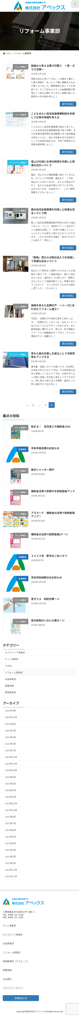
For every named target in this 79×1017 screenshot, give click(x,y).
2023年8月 (10, 816)
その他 (8, 665)
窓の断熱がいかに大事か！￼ (47, 620)
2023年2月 (10, 856)
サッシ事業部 (11, 659)
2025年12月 (11, 717)
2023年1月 (10, 863)
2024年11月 (11, 763)
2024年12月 (11, 757)
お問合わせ (20, 998)
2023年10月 (11, 810)
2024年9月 (10, 777)
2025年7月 (10, 730)
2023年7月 (10, 823)
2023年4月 (10, 843)
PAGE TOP (73, 983)
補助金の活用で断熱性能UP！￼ (49, 534)
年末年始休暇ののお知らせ (46, 577)
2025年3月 (10, 743)
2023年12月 (11, 803)
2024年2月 (10, 790)
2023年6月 (10, 830)
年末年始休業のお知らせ (45, 448)
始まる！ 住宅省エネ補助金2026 (50, 426)
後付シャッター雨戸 (42, 469)
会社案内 (7, 979)
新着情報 (9, 685)
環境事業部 (10, 692)
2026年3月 (10, 710)
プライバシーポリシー (14, 988)
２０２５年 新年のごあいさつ (49, 555)
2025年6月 (10, 737)
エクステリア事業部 (15, 652)
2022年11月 (11, 876)
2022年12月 (11, 869)
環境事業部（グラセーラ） (16, 961)
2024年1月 (10, 797)
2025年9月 (10, 723)
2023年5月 (10, 836)
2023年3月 (10, 850)
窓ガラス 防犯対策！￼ (45, 599)
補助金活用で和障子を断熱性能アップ (53, 491)
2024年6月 (10, 783)
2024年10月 (11, 770)
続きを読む (67, 104)
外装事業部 (10, 679)
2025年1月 (10, 750)
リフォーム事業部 (14, 672)
